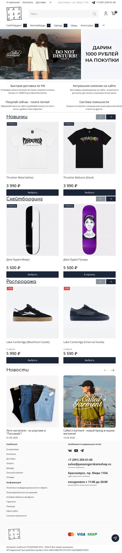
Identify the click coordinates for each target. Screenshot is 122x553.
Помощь (10, 506)
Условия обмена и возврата (20, 497)
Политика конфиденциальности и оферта (26, 487)
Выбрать (32, 192)
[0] (113, 14)
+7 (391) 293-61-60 (106, 2)
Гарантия (11, 501)
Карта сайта (12, 511)
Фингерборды (37, 25)
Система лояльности (16, 515)
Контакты (28, 2)
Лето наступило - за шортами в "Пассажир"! (26, 432)
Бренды (10, 468)
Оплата (10, 463)
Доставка (41, 2)
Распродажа (21, 281)
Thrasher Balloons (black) (78, 177)
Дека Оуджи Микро (18, 259)
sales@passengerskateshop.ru (89, 464)
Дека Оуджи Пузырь (75, 259)
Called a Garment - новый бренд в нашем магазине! (89, 432)
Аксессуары (87, 25)
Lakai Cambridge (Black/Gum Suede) (28, 342)
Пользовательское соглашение (21, 492)
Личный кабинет (14, 472)
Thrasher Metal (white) (19, 177)
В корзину (89, 274)
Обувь (74, 25)
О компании (13, 2)
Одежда (58, 25)
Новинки (16, 116)
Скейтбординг (14, 25)
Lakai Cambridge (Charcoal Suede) (83, 342)
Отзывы (10, 477)
